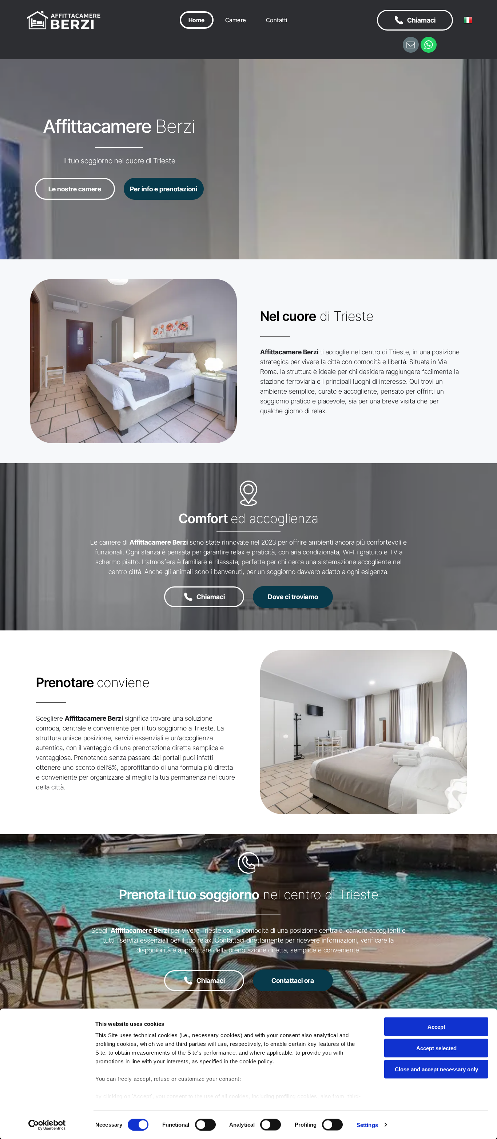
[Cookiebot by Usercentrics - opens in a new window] (47, 1124)
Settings (367, 1125)
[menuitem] (198, 20)
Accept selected (436, 1048)
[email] (411, 46)
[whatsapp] (429, 46)
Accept (436, 1027)
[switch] (205, 1124)
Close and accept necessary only (436, 1069)
